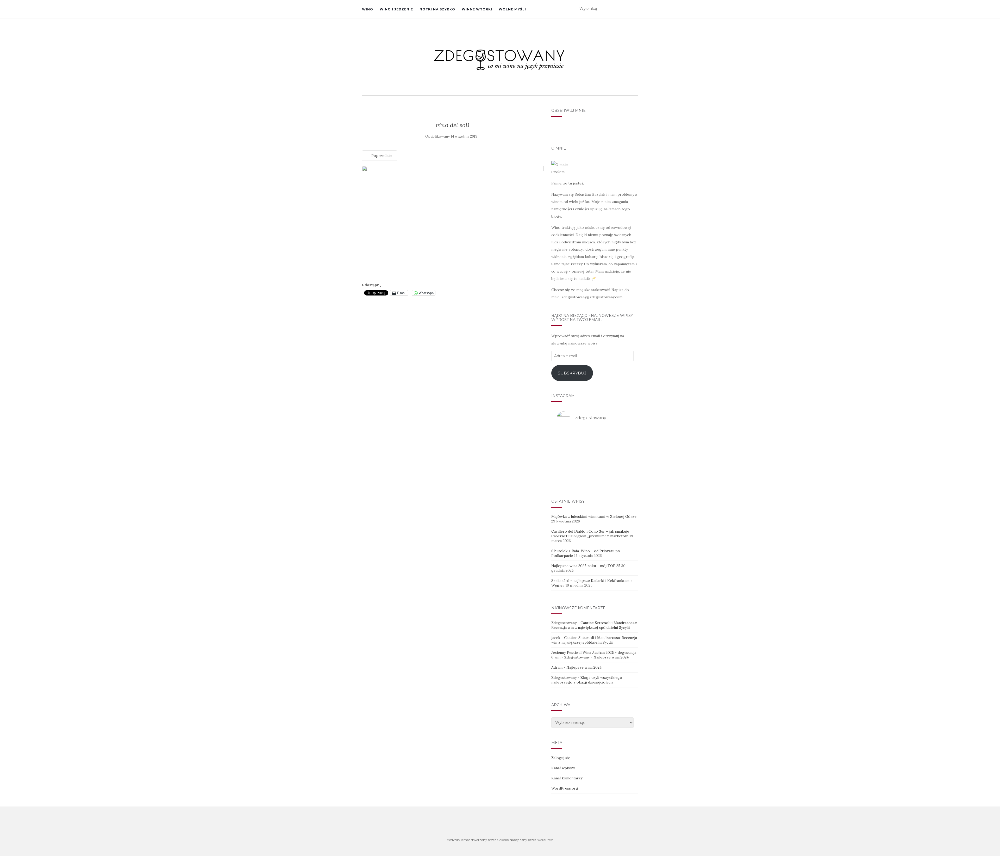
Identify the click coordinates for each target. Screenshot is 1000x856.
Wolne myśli (512, 9)
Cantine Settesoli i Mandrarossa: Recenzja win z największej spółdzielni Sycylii (594, 625)
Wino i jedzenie (396, 9)
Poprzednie (381, 155)
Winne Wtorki (477, 9)
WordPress (545, 840)
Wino (367, 9)
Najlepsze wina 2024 (611, 657)
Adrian (556, 667)
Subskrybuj (572, 373)
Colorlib (503, 840)
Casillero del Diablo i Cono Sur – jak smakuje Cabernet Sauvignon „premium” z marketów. (590, 533)
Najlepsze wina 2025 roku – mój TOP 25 (585, 565)
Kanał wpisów (563, 768)
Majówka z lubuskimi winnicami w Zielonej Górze (593, 516)
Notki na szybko (437, 9)
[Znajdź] (635, 9)
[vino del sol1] (452, 223)
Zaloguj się (560, 757)
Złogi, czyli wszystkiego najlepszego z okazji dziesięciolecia (586, 680)
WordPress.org (564, 788)
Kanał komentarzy (567, 778)
